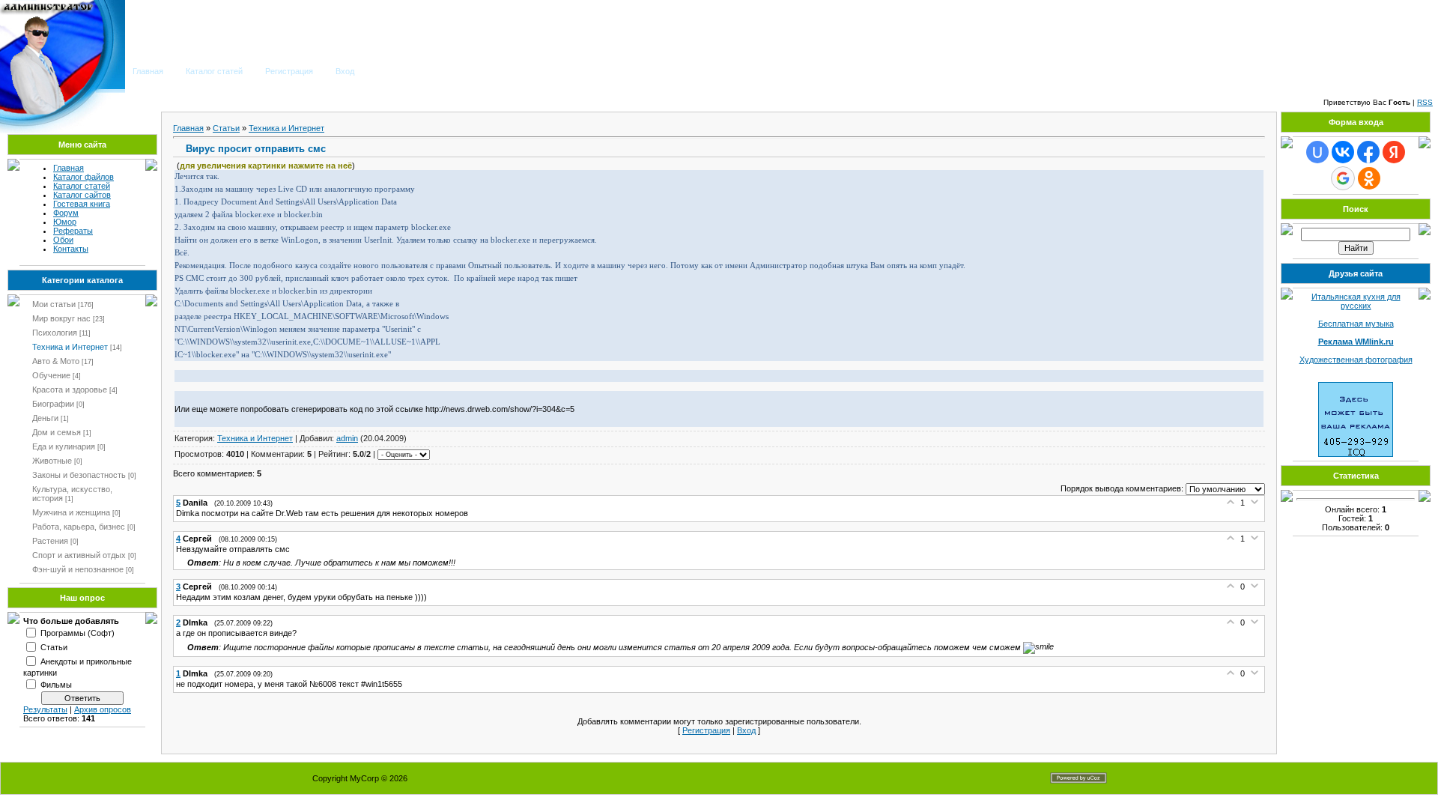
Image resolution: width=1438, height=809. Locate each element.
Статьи (53, 646)
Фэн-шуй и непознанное (78, 569)
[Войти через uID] (1317, 152)
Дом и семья (56, 432)
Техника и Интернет (70, 346)
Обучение (51, 375)
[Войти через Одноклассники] (1369, 178)
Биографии (53, 403)
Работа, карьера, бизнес (78, 526)
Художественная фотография (1356, 359)
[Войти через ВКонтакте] (1343, 152)
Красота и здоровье (69, 389)
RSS (1425, 102)
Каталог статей (214, 71)
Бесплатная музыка (1356, 323)
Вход (345, 71)
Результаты (45, 709)
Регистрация (289, 71)
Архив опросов (102, 709)
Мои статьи (54, 304)
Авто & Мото (55, 361)
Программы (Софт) (77, 632)
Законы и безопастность (79, 474)
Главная (148, 71)
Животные (52, 460)
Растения (50, 540)
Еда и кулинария (63, 446)
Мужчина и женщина (71, 512)
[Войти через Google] (1343, 178)
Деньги (45, 417)
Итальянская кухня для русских (1356, 301)
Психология (54, 332)
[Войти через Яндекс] (1394, 152)
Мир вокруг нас (61, 318)
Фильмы (56, 683)
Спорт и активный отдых (79, 555)
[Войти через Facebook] (1368, 152)
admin (347, 438)
